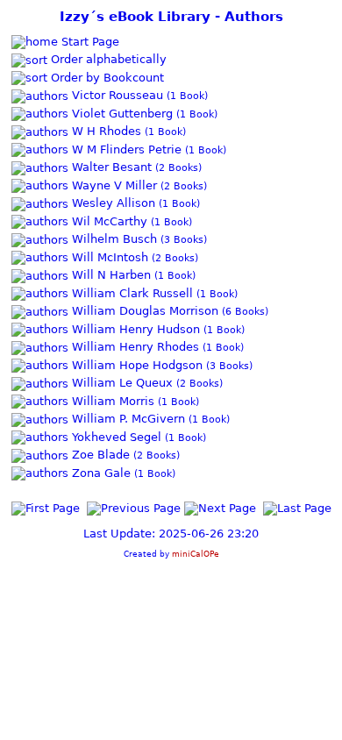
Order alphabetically (107, 59)
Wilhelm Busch (112, 238)
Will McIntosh (108, 257)
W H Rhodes (104, 131)
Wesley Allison (111, 203)
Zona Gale (99, 473)
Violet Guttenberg (120, 113)
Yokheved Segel (114, 437)
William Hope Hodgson (135, 365)
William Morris (111, 401)
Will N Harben (109, 274)
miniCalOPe (195, 554)
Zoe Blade (99, 454)
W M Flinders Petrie (125, 149)
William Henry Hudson (134, 329)
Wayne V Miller (112, 185)
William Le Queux (120, 382)
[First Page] (45, 507)
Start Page (88, 41)
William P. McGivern (126, 418)
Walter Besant (110, 167)
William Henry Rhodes (133, 346)
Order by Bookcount (105, 77)
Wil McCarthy (107, 221)
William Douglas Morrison (143, 310)
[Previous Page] (134, 507)
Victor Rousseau (115, 95)
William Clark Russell (130, 293)
